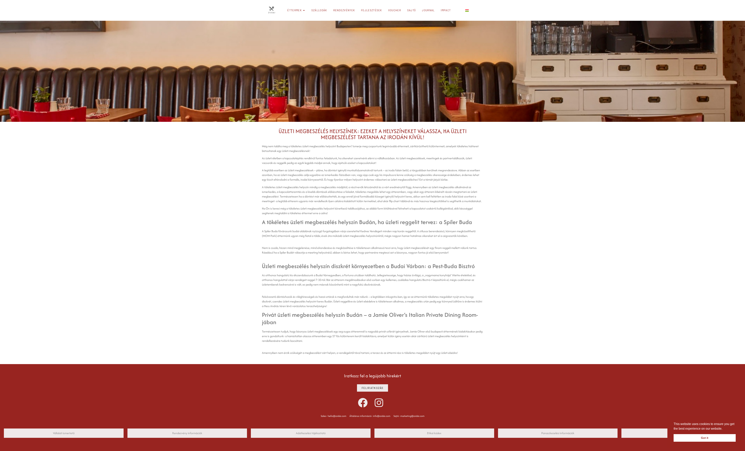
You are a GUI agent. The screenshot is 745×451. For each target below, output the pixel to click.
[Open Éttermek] (304, 10)
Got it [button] (704, 437)
